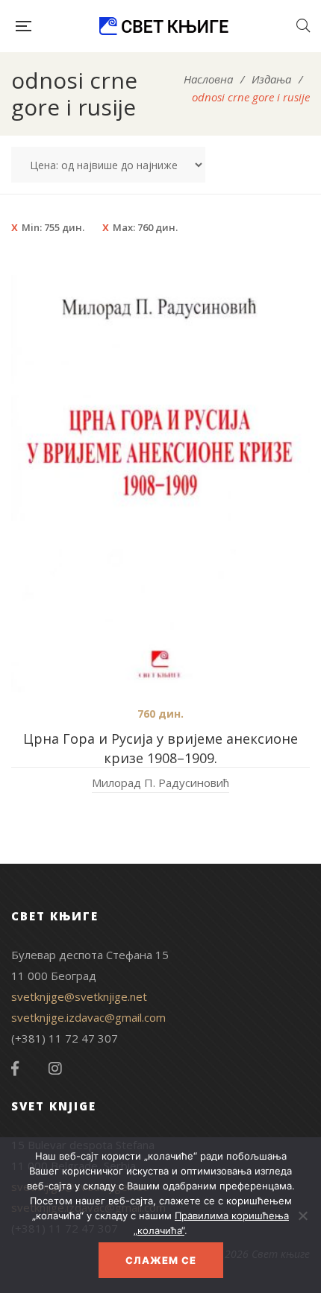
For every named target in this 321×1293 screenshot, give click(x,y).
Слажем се (160, 1260)
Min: (53, 227)
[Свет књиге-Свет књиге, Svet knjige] (163, 26)
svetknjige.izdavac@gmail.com (88, 1017)
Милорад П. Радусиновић (160, 782)
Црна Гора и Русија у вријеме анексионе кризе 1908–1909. (160, 748)
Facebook (15, 1068)
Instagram (55, 1068)
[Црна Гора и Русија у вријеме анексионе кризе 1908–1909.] (160, 483)
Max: (145, 227)
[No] (302, 1215)
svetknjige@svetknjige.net (79, 996)
